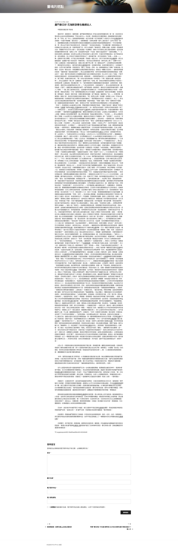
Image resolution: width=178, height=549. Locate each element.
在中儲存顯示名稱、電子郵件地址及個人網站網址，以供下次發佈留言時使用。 (78, 507)
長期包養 (59, 372)
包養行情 (72, 301)
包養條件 (102, 408)
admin (67, 22)
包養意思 (67, 254)
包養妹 (74, 270)
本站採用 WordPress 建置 (54, 545)
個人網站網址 (51, 497)
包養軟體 (74, 112)
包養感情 (117, 38)
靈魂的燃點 (55, 6)
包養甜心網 (77, 425)
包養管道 (84, 65)
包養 (85, 110)
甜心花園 (75, 107)
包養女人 (101, 132)
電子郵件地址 (52, 488)
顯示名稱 (50, 478)
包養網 (113, 58)
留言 (49, 453)
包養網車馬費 (117, 383)
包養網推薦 (86, 243)
